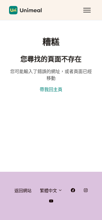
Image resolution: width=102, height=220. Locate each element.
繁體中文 (49, 190)
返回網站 (22, 190)
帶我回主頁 (51, 89)
